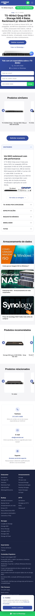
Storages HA (4, 480)
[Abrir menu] (32, 3)
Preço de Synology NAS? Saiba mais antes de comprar (17, 318)
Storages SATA (5, 531)
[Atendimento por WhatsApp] (28, 3)
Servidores (4, 477)
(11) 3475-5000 (17, 416)
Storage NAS (4, 526)
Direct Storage (5, 529)
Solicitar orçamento (17, 42)
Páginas (3, 550)
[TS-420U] (14, 382)
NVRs (20, 505)
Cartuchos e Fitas (6, 515)
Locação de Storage (6, 524)
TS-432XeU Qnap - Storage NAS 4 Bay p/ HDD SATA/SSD (14, 123)
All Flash (20, 492)
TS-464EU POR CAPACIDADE (13, 204)
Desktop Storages (23, 487)
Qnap (12, 12)
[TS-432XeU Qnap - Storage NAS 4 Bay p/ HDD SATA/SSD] (14, 111)
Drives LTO (4, 508)
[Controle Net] (5, 2)
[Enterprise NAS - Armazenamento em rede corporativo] (17, 279)
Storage (20, 477)
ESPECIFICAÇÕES (9, 210)
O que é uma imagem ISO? (8, 557)
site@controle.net (17, 437)
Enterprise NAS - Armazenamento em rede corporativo (17, 291)
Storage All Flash (6, 536)
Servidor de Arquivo (7, 500)
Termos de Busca (6, 548)
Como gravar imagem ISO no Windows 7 (16, 266)
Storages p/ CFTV (23, 503)
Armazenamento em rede (8, 505)
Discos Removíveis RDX (8, 510)
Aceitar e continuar (17, 607)
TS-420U (14, 394)
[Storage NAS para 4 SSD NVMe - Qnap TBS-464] (14, 343)
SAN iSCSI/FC (5, 487)
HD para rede (22, 480)
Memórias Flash (5, 485)
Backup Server (5, 503)
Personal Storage (23, 482)
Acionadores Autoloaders (8, 513)
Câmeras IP (21, 508)
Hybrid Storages (23, 490)
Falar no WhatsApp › (17, 47)
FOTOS (5, 229)
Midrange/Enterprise (7, 490)
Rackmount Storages (24, 485)
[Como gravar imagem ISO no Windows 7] (17, 254)
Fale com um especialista (24, 8)
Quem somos (5, 592)
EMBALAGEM (7, 223)
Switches (3, 482)
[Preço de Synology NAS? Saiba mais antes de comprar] (17, 305)
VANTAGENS (7, 147)
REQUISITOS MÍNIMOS (11, 217)
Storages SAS (5, 534)
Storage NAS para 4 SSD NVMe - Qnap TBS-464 (14, 355)
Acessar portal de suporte (17, 458)
